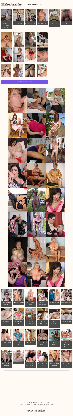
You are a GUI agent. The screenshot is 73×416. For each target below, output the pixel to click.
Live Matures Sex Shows (24, 82)
